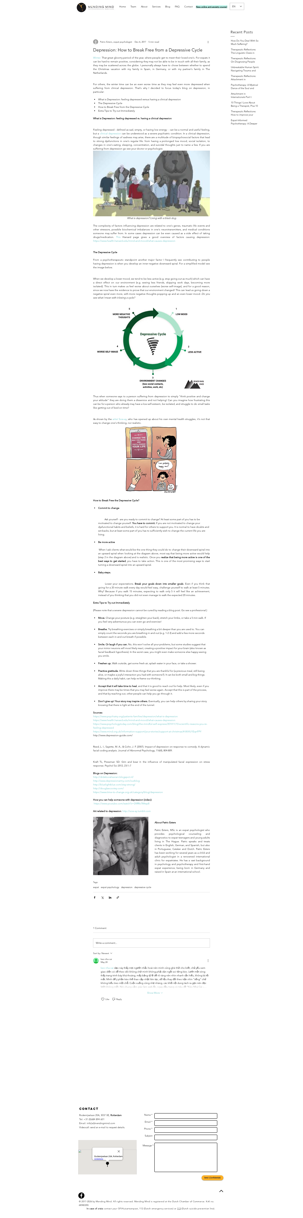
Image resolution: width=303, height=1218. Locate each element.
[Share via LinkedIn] (110, 897)
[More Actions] (208, 961)
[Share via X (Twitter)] (102, 897)
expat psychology (110, 887)
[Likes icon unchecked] (103, 999)
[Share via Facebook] (94, 897)
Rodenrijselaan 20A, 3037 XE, (100, 1115)
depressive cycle (142, 887)
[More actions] (208, 42)
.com (112, 1123)
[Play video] (151, 183)
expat (96, 887)
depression (126, 887)
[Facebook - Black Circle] (81, 1195)
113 (179, 1208)
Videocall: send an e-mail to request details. (102, 1127)
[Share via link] (117, 897)
